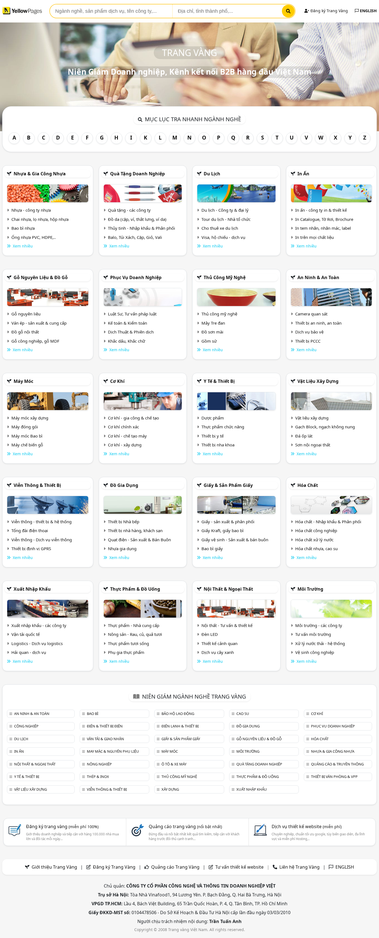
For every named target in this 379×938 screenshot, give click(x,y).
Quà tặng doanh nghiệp (137, 174)
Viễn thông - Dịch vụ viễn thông (41, 539)
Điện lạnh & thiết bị (180, 726)
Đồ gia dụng (124, 485)
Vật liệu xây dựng (317, 381)
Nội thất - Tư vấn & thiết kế (226, 625)
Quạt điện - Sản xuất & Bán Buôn (139, 539)
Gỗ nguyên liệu (26, 314)
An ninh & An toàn (318, 277)
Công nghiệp (26, 726)
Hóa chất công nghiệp (316, 530)
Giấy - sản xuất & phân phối (227, 521)
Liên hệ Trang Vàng (299, 867)
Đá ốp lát (303, 436)
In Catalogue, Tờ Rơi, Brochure (324, 219)
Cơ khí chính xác (123, 426)
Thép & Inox (98, 776)
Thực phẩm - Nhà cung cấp (133, 625)
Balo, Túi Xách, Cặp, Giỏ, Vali (135, 237)
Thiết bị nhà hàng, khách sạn (135, 530)
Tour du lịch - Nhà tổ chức (226, 219)
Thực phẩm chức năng (222, 426)
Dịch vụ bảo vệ (309, 332)
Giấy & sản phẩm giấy (228, 485)
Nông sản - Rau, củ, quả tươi (135, 634)
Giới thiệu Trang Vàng (54, 867)
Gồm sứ (209, 341)
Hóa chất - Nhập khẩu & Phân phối (328, 521)
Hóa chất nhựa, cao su (316, 548)
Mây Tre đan (213, 323)
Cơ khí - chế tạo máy (127, 436)
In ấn (303, 174)
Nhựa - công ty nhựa (31, 210)
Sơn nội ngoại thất (312, 444)
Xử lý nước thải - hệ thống (320, 643)
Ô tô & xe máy (173, 764)
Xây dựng (170, 789)
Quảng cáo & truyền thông (337, 764)
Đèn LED (209, 634)
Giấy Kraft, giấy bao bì (222, 530)
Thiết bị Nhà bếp (123, 521)
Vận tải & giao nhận (105, 738)
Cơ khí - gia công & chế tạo (133, 418)
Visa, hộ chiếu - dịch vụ (223, 237)
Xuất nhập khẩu (32, 589)
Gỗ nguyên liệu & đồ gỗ (41, 277)
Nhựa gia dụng (122, 548)
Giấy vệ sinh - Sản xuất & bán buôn (234, 539)
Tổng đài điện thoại (29, 530)
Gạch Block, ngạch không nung (325, 426)
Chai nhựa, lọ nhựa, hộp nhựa (40, 219)
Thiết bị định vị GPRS (31, 548)
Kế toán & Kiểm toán (127, 323)
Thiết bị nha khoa (217, 444)
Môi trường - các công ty (318, 625)
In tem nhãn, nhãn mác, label (323, 228)
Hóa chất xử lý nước (314, 539)
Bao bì (92, 713)
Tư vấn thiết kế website (240, 867)
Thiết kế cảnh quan (219, 643)
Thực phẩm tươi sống (128, 643)
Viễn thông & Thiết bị (37, 485)
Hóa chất (307, 485)
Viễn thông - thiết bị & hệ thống (41, 521)
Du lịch (212, 174)
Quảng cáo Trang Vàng (175, 867)
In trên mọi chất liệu (314, 237)
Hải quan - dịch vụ (28, 652)
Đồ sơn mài (212, 332)
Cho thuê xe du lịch (219, 228)
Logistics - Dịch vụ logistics (37, 643)
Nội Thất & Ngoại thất (228, 589)
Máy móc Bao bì (26, 436)
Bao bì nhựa (23, 228)
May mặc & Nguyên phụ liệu (113, 751)
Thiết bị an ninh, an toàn (318, 323)
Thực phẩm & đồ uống (135, 589)
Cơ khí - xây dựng (125, 444)
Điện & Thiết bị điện (105, 726)
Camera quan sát (311, 314)
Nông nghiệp (99, 764)
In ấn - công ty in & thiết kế (321, 210)
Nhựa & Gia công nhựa (40, 174)
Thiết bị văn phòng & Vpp (334, 776)
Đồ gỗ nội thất (25, 332)
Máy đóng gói (24, 426)
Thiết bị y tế (212, 436)
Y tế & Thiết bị (219, 381)
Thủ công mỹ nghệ (225, 277)
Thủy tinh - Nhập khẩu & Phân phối (141, 228)
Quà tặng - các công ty (129, 210)
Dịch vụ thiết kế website (307, 826)
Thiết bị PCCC (307, 341)
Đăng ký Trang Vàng (328, 10)
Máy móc (23, 381)
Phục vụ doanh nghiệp (135, 277)
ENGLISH (368, 10)
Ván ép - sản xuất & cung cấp (39, 323)
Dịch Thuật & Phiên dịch (131, 332)
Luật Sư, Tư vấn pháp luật (132, 314)
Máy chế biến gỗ (27, 444)
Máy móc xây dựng (29, 418)
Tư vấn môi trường (313, 634)
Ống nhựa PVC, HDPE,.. (33, 237)
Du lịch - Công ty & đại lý (225, 210)
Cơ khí (117, 381)
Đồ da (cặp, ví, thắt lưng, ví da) (137, 219)
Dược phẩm (212, 418)
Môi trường (310, 589)
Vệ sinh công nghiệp (314, 652)
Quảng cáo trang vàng (185, 826)
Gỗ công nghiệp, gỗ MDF (35, 341)
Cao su (242, 713)
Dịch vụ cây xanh (217, 652)
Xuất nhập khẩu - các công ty (38, 625)
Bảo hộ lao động (177, 713)
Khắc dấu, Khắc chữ (126, 341)
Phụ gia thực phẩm (126, 652)
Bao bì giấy (212, 548)
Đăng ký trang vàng (62, 826)
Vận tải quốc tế (25, 634)
